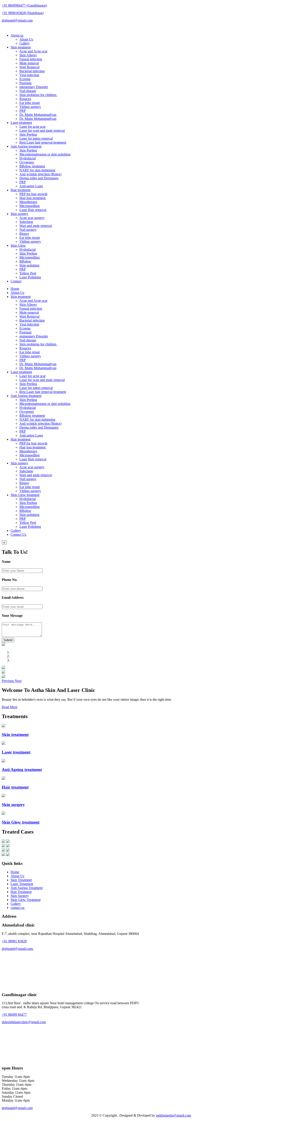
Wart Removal (29, 67)
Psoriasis (25, 83)
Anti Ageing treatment (26, 146)
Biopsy (24, 233)
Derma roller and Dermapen (38, 178)
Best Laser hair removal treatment (42, 142)
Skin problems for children (38, 95)
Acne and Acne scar (33, 51)
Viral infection (29, 75)
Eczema (24, 79)
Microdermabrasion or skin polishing (44, 154)
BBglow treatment (32, 166)
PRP (22, 111)
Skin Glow (18, 245)
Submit (8, 640)
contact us (17, 908)
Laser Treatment (22, 884)
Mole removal (29, 63)
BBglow (25, 261)
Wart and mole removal (35, 226)
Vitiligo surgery (30, 107)
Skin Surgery (20, 896)
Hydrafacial (27, 158)
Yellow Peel (27, 273)
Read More (9, 707)
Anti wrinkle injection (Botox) (40, 174)
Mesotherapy (28, 202)
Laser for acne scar (32, 126)
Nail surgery (28, 230)
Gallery (24, 43)
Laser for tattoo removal (36, 138)
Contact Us (18, 534)
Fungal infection (30, 59)
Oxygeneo (26, 162)
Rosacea (25, 99)
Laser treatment (21, 122)
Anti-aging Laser (31, 186)
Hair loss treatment (32, 198)
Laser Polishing (30, 277)
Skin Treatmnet (21, 880)
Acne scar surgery (32, 218)
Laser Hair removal (32, 210)
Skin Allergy (28, 55)
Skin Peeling (28, 134)
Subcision (26, 222)
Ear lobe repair (29, 103)
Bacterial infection (32, 71)
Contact (16, 281)
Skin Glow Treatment (26, 900)
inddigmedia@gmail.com (173, 1115)
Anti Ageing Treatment (27, 888)
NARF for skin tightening (37, 170)
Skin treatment (21, 47)
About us (17, 35)
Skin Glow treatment (25, 495)
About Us (26, 39)
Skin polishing (29, 265)
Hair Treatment (21, 892)
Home (15, 289)
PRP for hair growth (33, 194)
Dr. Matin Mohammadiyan (37, 115)
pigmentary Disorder (33, 87)
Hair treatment (20, 190)
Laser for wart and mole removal (42, 130)
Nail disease (27, 91)
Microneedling (29, 206)
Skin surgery (19, 214)
